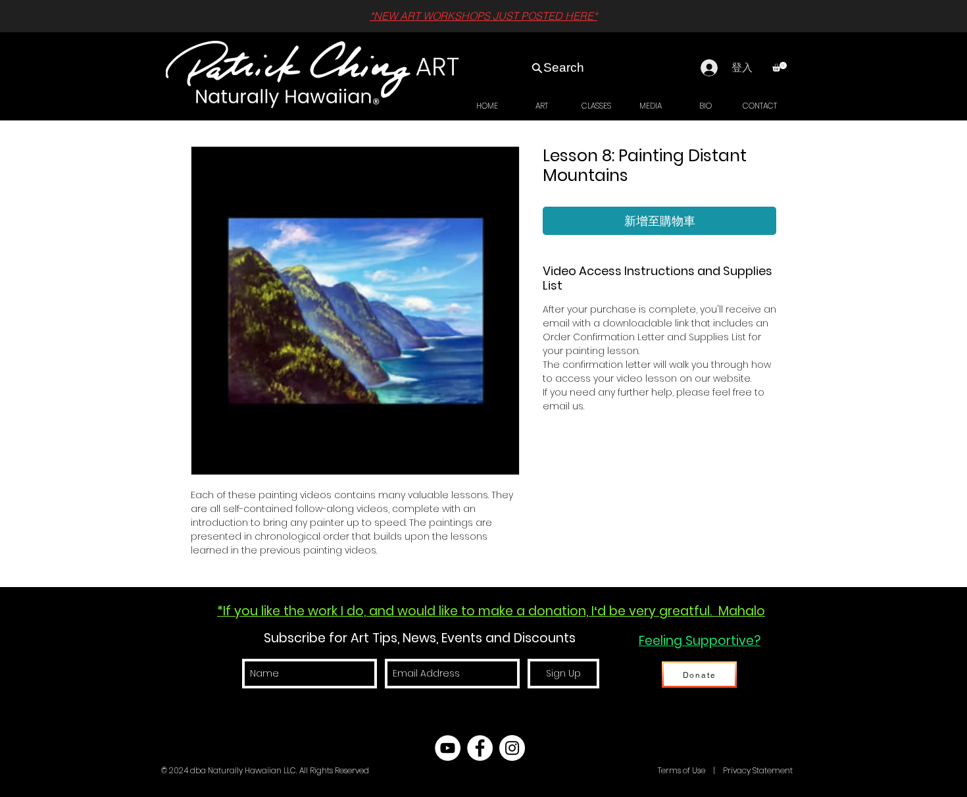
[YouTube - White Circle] (447, 748)
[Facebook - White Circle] (480, 748)
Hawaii (643, 770)
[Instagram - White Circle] (512, 748)
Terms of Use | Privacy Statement (724, 770)
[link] (779, 67)
